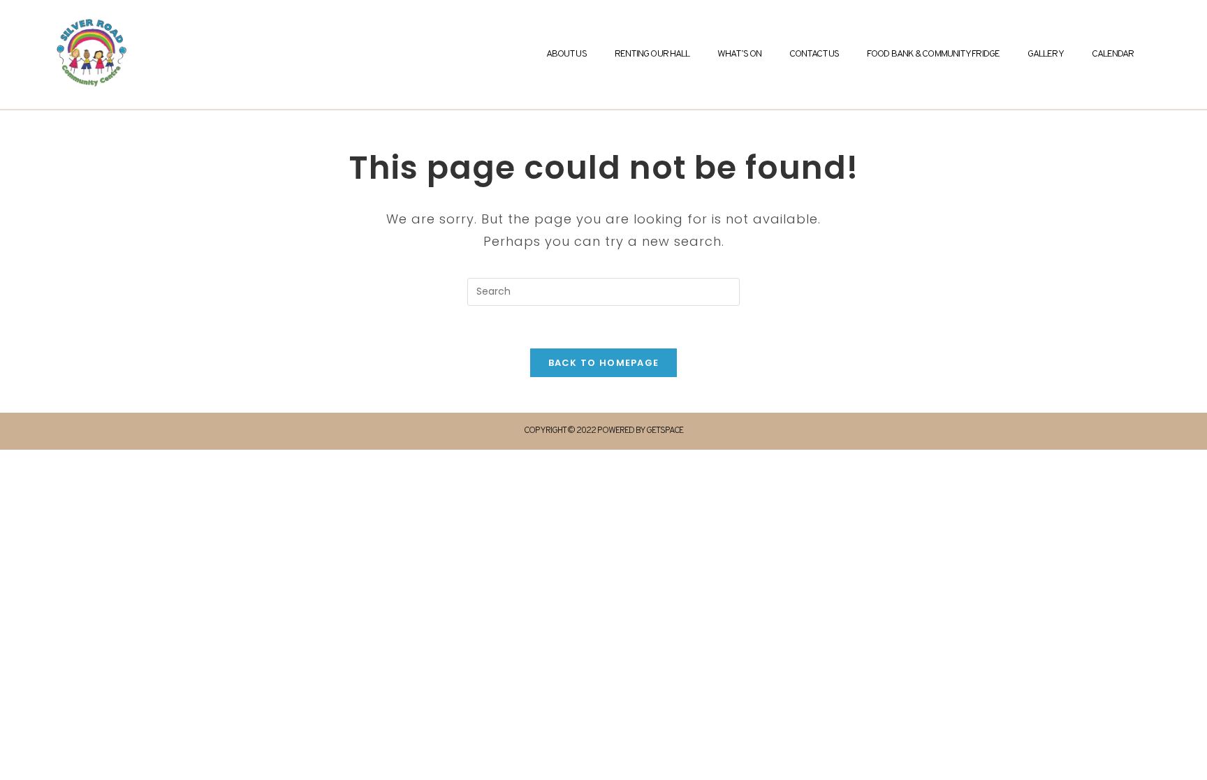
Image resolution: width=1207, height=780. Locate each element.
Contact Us (814, 54)
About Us (566, 54)
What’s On (739, 54)
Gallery (1045, 54)
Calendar (1113, 54)
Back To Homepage (603, 362)
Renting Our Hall (652, 54)
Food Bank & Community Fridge (933, 54)
